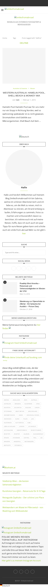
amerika (6, 400)
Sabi (17, 100)
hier (24, 233)
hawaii (21, 415)
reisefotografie (36, 430)
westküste (7, 445)
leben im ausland (9, 426)
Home (4, 38)
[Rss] (29, 3)
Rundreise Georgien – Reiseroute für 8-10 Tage (23, 491)
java (32, 419)
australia (34, 400)
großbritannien (9, 415)
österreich (18, 445)
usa (41, 438)
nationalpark (8, 430)
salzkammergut (38, 434)
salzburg (26, 434)
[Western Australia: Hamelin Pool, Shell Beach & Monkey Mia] (24, 66)
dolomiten (18, 407)
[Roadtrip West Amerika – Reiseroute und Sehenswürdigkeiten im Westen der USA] (9, 288)
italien (25, 419)
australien (7, 404)
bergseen (18, 404)
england (28, 407)
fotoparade (8, 411)
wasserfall (17, 441)
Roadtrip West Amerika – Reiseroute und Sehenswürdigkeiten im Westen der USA (32, 287)
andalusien (16, 400)
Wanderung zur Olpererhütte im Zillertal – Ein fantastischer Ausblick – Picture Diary (32, 303)
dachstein (7, 407)
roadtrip (17, 434)
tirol (35, 438)
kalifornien (8, 422)
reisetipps (7, 434)
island (17, 419)
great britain (19, 411)
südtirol (26, 438)
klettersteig (19, 422)
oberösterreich (22, 430)
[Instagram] (22, 3)
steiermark (16, 438)
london (21, 426)
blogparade (28, 404)
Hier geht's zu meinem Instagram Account (21, 560)
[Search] (45, 10)
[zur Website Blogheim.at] (24, 467)
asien (25, 400)
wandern (7, 441)
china (38, 404)
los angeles (32, 426)
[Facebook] (19, 3)
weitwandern (29, 441)
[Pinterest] (25, 3)
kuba (29, 422)
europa (37, 407)
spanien (6, 438)
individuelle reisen (33, 415)
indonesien (7, 419)
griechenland (32, 411)
